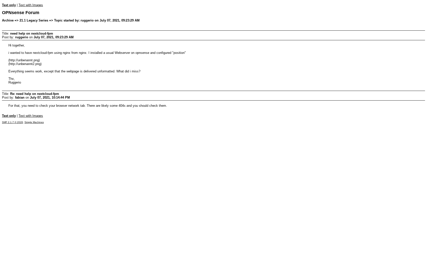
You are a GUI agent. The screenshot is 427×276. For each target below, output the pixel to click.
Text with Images (31, 5)
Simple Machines (34, 122)
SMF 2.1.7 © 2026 (12, 122)
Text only (9, 5)
